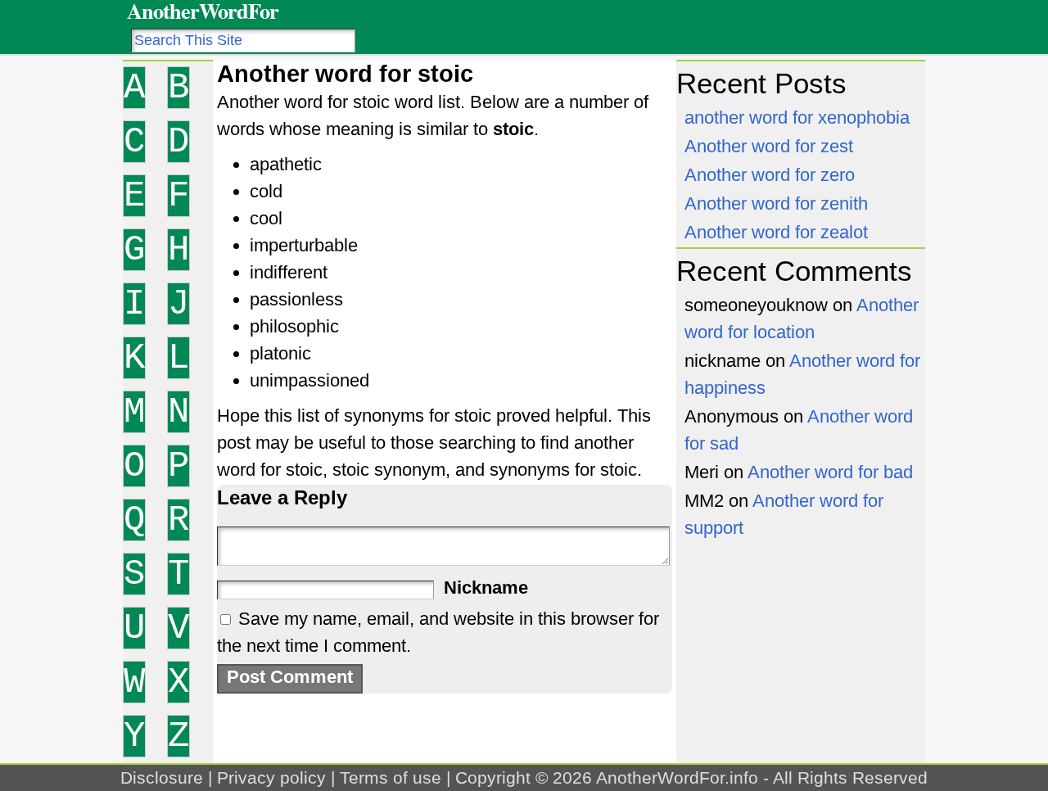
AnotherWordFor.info (677, 777)
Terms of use (390, 777)
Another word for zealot (776, 232)
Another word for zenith (776, 203)
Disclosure (161, 777)
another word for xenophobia (797, 117)
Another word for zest (768, 146)
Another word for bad (830, 472)
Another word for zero (769, 175)
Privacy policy (271, 777)
